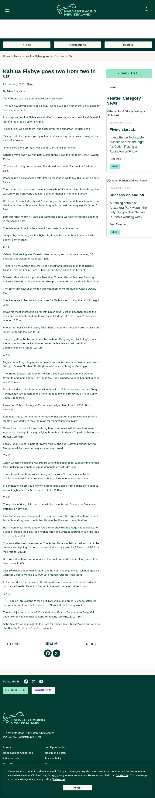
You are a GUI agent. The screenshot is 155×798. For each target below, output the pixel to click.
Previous (16, 644)
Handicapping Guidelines (18, 752)
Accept (77, 787)
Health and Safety (55, 752)
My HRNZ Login (15, 690)
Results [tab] (128, 44)
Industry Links (11, 758)
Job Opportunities (55, 747)
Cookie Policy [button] (122, 775)
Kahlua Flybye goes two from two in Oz (49, 56)
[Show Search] (146, 9)
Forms (7, 747)
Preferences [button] (59, 779)
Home (6, 56)
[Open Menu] (7, 10)
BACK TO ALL (130, 73)
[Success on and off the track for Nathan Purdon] (129, 180)
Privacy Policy (53, 758)
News (17, 56)
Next (90, 644)
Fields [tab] (27, 44)
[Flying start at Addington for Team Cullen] (129, 113)
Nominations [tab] (77, 44)
